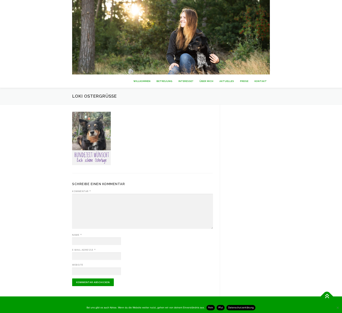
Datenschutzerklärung (241, 307)
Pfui (220, 307)
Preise (244, 81)
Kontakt (261, 81)
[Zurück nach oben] (327, 296)
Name (77, 234)
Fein (210, 307)
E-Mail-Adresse (84, 249)
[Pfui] (337, 307)
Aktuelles (226, 81)
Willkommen (142, 81)
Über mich (206, 81)
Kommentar (81, 191)
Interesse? (185, 81)
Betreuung (164, 81)
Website (77, 264)
